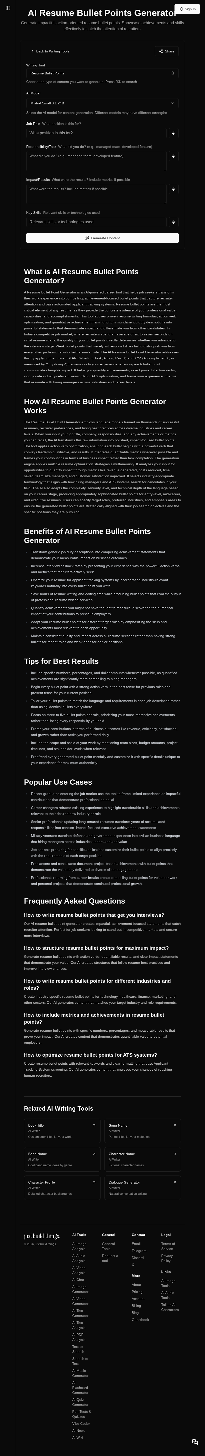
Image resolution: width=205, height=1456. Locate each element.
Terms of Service (168, 1246)
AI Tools (79, 1235)
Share (169, 51)
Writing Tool (35, 65)
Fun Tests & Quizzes (81, 1414)
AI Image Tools (168, 1283)
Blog (135, 1313)
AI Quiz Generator (80, 1402)
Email (136, 1244)
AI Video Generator (80, 1301)
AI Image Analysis (79, 1246)
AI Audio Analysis (78, 1258)
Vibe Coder (81, 1424)
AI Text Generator (80, 1313)
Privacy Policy (167, 1258)
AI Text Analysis (78, 1325)
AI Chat (78, 1280)
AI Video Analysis (79, 1270)
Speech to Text (80, 1361)
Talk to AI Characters (170, 1307)
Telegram (139, 1251)
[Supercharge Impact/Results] (174, 189)
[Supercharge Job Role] (174, 133)
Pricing (137, 1292)
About (136, 1285)
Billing (136, 1306)
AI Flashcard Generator (80, 1388)
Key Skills (33, 212)
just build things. (46, 1244)
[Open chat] (195, 1442)
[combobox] (102, 103)
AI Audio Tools (167, 1295)
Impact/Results (38, 179)
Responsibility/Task (41, 146)
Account (138, 1299)
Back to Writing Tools (52, 51)
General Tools (108, 1246)
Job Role (33, 123)
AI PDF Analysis (78, 1337)
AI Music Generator (80, 1373)
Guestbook (140, 1320)
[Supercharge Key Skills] (174, 222)
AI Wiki (77, 1438)
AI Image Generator (80, 1289)
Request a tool (110, 1258)
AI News (78, 1431)
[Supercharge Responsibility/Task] (174, 156)
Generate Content (105, 238)
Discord (138, 1258)
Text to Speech (78, 1349)
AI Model (33, 93)
